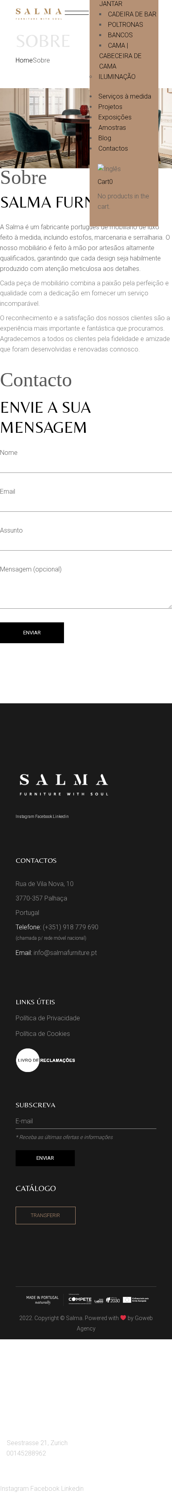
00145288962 (26, 1453)
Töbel (20, 1393)
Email (7, 491)
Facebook (44, 816)
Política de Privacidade (48, 1018)
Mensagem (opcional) (31, 569)
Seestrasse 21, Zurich (37, 1443)
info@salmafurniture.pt (65, 953)
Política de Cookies (43, 1034)
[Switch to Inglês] (132, 169)
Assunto (11, 530)
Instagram (25, 816)
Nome (9, 452)
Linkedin (61, 816)
